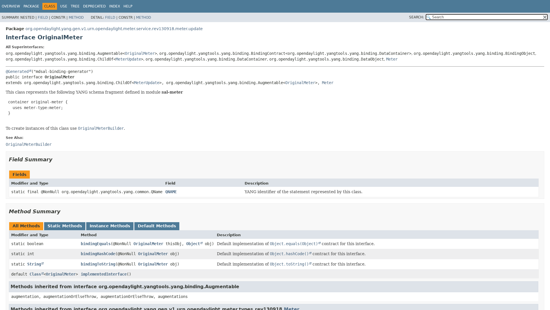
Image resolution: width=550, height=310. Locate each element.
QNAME (171, 191)
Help (127, 6)
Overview (11, 6)
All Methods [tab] (26, 226)
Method (76, 18)
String (34, 264)
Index (114, 6)
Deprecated (94, 6)
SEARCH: (416, 17)
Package (31, 6)
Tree (75, 6)
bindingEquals (96, 243)
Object (193, 243)
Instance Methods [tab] (110, 226)
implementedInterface (104, 274)
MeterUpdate (128, 59)
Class (35, 274)
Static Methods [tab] (65, 226)
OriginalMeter (140, 53)
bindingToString (98, 264)
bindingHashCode (98, 253)
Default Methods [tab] (157, 226)
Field (43, 18)
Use (63, 6)
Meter (392, 59)
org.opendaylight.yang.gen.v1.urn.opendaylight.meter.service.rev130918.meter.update (114, 28)
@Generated (17, 71)
